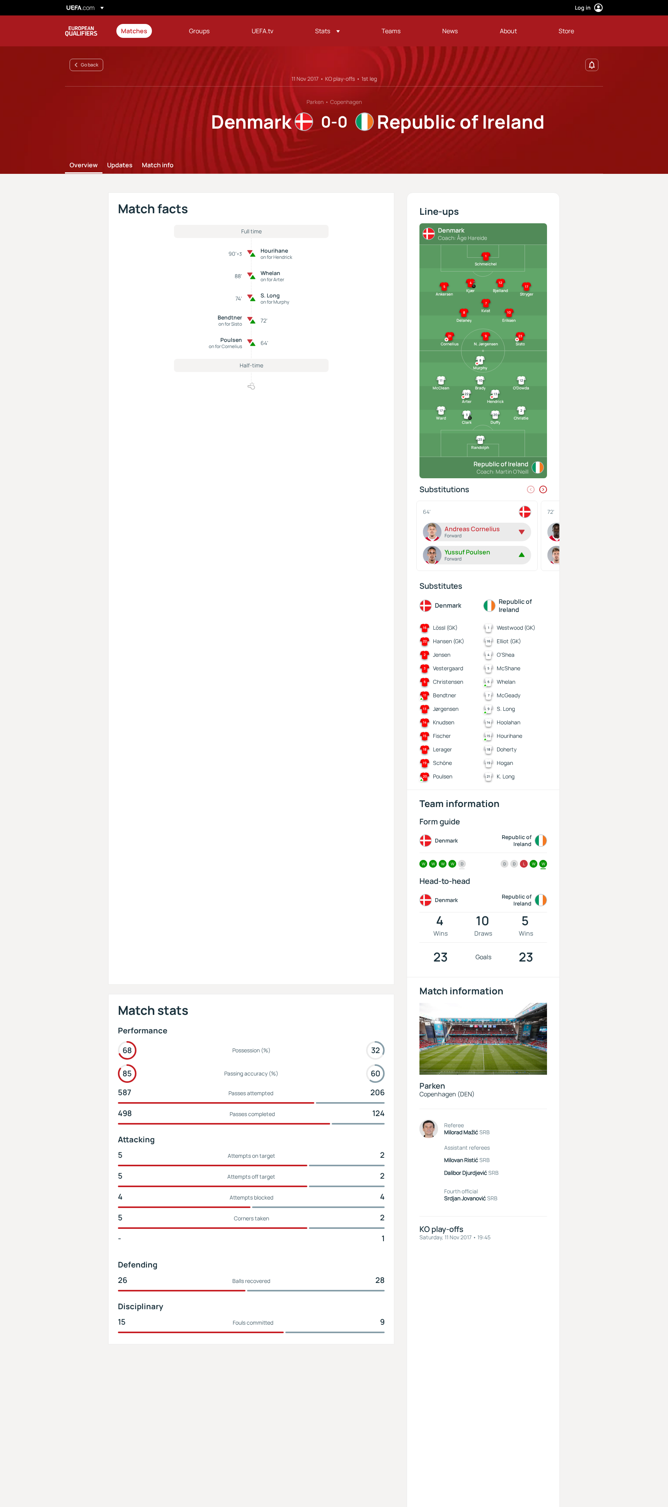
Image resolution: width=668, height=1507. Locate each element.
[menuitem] (145, 31)
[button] (327, 31)
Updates (120, 165)
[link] (134, 31)
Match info (158, 165)
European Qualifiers (81, 31)
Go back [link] (89, 64)
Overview (84, 165)
